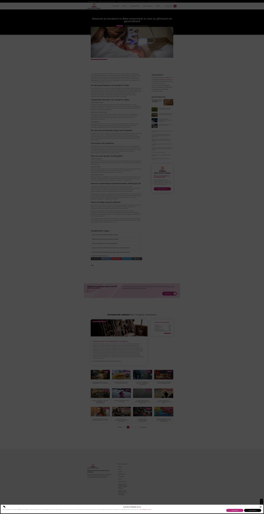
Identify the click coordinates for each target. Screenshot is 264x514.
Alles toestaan (234, 510)
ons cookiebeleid (143, 509)
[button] (260, 507)
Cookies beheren (253, 510)
